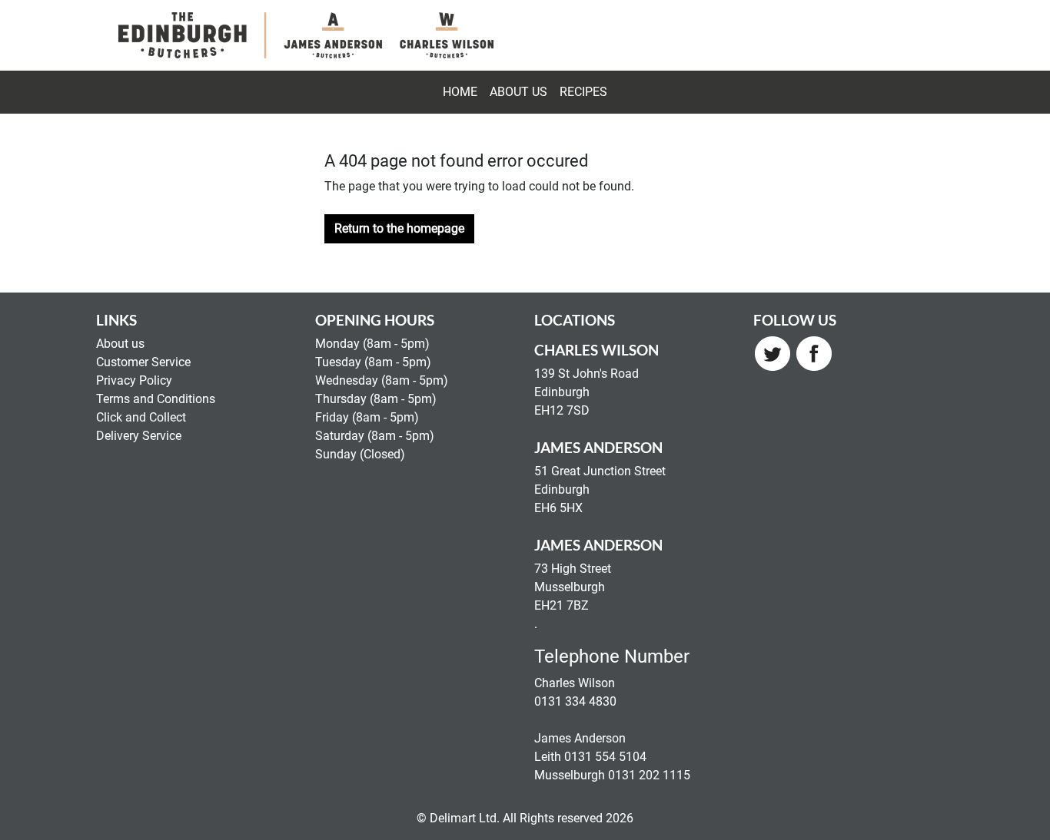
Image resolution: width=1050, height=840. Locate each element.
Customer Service (143, 362)
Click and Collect (141, 417)
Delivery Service (138, 435)
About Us (518, 91)
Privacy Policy (134, 380)
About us (120, 343)
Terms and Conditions (155, 399)
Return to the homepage (399, 228)
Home (460, 91)
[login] (306, 35)
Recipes (583, 91)
